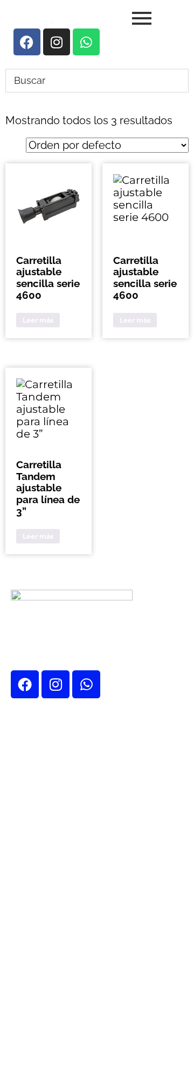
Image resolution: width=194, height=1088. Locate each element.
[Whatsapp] (86, 684)
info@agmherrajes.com (100, 987)
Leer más (38, 320)
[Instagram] (55, 684)
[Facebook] (25, 684)
